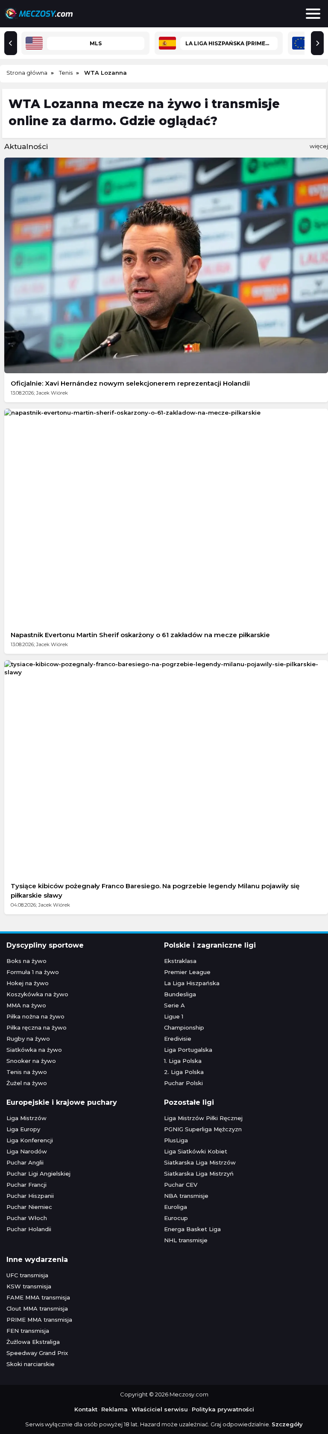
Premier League (187, 972)
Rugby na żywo (28, 1038)
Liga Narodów (26, 1151)
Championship (184, 1027)
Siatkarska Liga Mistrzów (200, 1162)
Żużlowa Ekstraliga (33, 1341)
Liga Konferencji (29, 1140)
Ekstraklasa (180, 960)
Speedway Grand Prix (37, 1352)
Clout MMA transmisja (37, 1308)
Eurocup (176, 1218)
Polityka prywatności (223, 1409)
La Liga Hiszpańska (192, 983)
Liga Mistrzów (26, 1118)
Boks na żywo (26, 960)
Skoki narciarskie (30, 1364)
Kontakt (85, 1409)
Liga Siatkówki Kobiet (195, 1151)
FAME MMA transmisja (38, 1297)
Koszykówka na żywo (37, 994)
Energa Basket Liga (192, 1229)
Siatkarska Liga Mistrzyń (199, 1173)
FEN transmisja (27, 1330)
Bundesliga (180, 994)
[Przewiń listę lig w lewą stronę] (10, 43)
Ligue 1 (173, 1016)
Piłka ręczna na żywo (36, 1027)
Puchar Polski (183, 1083)
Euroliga (175, 1206)
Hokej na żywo (27, 983)
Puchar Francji (26, 1184)
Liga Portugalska (188, 1049)
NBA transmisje (186, 1195)
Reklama (114, 1409)
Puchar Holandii (28, 1229)
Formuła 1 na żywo (32, 972)
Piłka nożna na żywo (35, 1016)
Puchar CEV (180, 1184)
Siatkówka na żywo (34, 1049)
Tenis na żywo (26, 1071)
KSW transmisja (28, 1286)
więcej (319, 146)
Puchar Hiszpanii (30, 1195)
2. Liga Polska (184, 1071)
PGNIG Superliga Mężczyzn (203, 1129)
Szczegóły (287, 1424)
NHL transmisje (186, 1240)
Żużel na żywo (26, 1083)
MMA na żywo (26, 1005)
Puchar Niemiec (29, 1206)
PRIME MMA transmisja (39, 1319)
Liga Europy (23, 1129)
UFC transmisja (27, 1275)
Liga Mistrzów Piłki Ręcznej (203, 1118)
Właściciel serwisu (160, 1409)
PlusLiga (176, 1140)
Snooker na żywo (31, 1060)
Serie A (174, 1005)
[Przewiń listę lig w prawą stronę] (317, 43)
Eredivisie (177, 1038)
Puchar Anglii (25, 1162)
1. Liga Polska (183, 1060)
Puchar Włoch (26, 1218)
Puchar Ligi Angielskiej (38, 1173)
